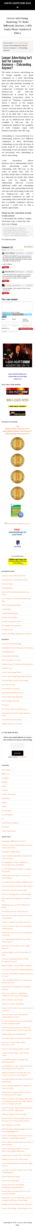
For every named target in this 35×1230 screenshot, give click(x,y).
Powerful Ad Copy (8, 684)
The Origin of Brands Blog (11, 625)
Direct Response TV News (11, 660)
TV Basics (5, 705)
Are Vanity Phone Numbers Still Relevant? (17, 882)
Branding (5, 778)
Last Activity (20, 250)
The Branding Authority (10, 701)
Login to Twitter (28, 314)
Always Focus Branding (10, 1181)
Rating (13, 250)
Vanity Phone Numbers (10, 823)
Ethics (4, 786)
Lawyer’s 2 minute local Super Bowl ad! (16, 922)
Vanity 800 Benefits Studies (12, 720)
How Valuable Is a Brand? (11, 1125)
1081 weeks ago (19, 253)
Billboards (5, 774)
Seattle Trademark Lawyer (12, 621)
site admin (8, 285)
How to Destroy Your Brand (12, 1000)
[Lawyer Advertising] (17, 402)
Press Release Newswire (11, 689)
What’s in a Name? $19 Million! (13, 1004)
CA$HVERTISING (8, 652)
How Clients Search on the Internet (15, 911)
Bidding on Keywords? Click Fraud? (15, 1159)
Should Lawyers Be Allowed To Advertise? (17, 1204)
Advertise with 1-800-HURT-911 (13, 576)
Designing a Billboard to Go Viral (14, 841)
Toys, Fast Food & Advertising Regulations (17, 969)
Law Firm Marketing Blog (11, 605)
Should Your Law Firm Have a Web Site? (16, 1155)
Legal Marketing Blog (10, 613)
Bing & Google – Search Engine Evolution (17, 965)
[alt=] (17, 395)
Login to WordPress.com (17, 314)
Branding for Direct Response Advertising (17, 648)
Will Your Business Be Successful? (14, 1114)
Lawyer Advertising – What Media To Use (17, 1208)
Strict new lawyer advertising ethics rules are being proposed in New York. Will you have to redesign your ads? (17, 1101)
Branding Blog (7, 588)
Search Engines (7, 815)
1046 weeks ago (19, 271)
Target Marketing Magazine (12, 697)
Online (4, 806)
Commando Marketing (10, 656)
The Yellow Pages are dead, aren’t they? (16, 1038)
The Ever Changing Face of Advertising (16, 894)
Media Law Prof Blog (9, 617)
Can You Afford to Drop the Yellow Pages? (17, 886)
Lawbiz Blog (6, 609)
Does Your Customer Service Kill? (14, 890)
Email (14, 319)
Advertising (6, 770)
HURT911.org (7, 668)
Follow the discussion (31, 246)
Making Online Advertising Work (14, 1034)
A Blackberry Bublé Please (11, 852)
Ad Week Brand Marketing (11, 644)
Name (3, 319)
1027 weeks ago (16, 285)
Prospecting (6, 810)
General (5, 790)
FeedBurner (22, 757)
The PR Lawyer (7, 630)
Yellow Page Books (9, 831)
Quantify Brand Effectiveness (13, 693)
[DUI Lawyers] (17, 565)
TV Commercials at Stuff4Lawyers (14, 709)
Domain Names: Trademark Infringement (17, 664)
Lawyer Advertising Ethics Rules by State (17, 676)
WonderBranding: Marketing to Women (16, 634)
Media (4, 802)
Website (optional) (25, 320)
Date (8, 250)
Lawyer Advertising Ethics (11, 672)
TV (3, 819)
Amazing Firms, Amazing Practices (15, 580)
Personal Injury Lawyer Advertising (15, 680)
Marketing (6, 798)
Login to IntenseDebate (6, 314)
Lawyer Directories (9, 794)
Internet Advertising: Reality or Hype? (16, 1049)
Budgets (5, 782)
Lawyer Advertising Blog (17, 3)
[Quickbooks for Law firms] (17, 519)
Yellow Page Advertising (11, 1176)
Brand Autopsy (7, 584)
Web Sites (5, 827)
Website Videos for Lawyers (12, 724)
